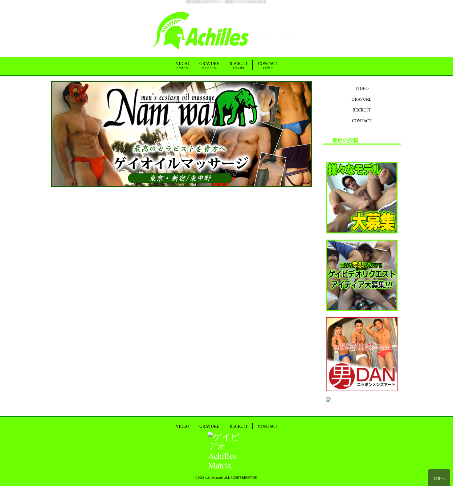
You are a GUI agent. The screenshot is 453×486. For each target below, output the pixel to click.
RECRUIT (239, 64)
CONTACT (268, 64)
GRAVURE (209, 64)
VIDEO (182, 64)
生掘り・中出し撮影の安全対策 (358, 151)
